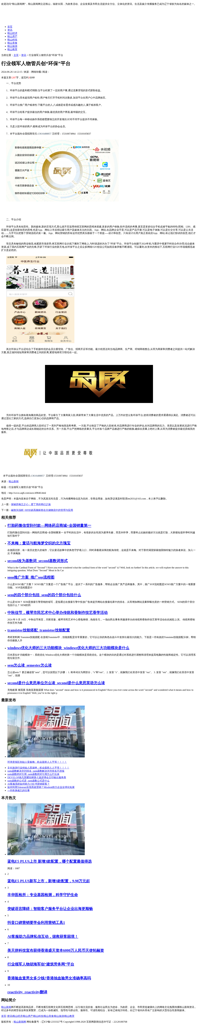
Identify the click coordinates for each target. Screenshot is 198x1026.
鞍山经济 (12, 33)
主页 (16, 55)
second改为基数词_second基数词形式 (37, 561)
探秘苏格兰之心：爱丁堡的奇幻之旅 (31, 504)
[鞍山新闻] (25, 21)
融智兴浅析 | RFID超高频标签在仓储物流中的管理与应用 (42, 510)
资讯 (9, 30)
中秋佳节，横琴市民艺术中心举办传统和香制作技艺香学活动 (57, 612)
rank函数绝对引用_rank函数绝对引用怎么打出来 (33, 774)
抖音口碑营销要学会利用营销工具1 (36, 923)
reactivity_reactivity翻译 (27, 992)
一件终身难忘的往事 (18, 790)
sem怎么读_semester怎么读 (29, 665)
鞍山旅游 (12, 46)
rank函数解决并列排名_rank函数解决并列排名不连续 (35, 771)
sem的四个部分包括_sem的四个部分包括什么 (44, 595)
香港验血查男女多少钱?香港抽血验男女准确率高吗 (49, 978)
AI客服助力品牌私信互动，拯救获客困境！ (42, 936)
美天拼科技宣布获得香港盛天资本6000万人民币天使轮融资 (55, 950)
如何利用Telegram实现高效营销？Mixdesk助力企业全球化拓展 (41, 787)
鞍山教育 (12, 49)
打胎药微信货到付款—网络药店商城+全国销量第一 (49, 525)
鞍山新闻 (14, 481)
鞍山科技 (12, 39)
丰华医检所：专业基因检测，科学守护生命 (42, 895)
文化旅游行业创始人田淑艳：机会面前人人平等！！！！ (38, 767)
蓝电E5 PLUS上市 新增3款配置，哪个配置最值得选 (49, 861)
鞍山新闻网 (20, 1021)
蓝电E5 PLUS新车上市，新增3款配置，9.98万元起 (48, 881)
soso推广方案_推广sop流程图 (30, 577)
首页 (9, 26)
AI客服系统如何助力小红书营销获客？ (28, 784)
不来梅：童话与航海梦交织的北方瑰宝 (39, 543)
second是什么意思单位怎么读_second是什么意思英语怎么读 (56, 683)
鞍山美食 (12, 43)
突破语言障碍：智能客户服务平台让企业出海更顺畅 (50, 909)
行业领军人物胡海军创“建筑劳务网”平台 (40, 964)
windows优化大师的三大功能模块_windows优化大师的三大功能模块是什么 (68, 648)
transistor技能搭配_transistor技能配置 (38, 630)
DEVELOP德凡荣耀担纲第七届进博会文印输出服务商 (36, 777)
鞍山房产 (12, 36)
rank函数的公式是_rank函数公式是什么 (28, 780)
